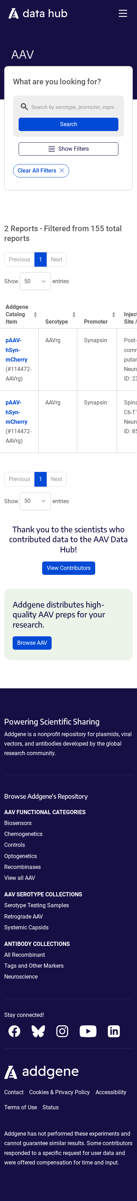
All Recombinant (24, 955)
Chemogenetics (23, 834)
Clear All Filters (38, 170)
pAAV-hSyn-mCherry (16, 350)
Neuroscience (21, 976)
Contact (14, 1092)
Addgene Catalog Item (17, 314)
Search (68, 124)
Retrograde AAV (23, 916)
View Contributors (69, 568)
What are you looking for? (57, 82)
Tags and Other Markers (34, 965)
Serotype (56, 321)
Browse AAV (32, 643)
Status (51, 1107)
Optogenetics (20, 856)
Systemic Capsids (26, 927)
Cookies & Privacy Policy (59, 1092)
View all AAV (19, 878)
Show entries (36, 281)
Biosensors (18, 823)
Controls (14, 845)
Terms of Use (20, 1107)
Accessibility (111, 1092)
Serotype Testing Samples (36, 905)
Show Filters (73, 148)
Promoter (96, 321)
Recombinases (22, 867)
